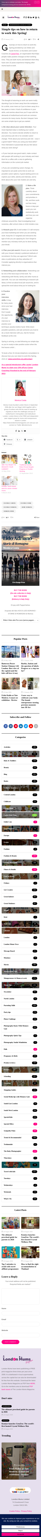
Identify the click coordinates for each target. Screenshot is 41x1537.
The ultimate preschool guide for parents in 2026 (9, 1237)
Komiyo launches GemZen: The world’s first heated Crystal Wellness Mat (18, 1425)
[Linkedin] (19, 431)
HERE (32, 1383)
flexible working (10, 507)
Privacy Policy (26, 1511)
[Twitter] (22, 431)
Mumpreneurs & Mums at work (20, 24)
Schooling (6, 1406)
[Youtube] (25, 431)
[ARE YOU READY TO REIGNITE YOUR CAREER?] (9, 459)
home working (27, 507)
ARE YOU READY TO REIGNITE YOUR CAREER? (9, 467)
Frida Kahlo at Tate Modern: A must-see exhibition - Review (10, 697)
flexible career (9, 503)
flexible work (26, 503)
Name (4, 1308)
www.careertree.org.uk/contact (20, 359)
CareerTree (15, 54)
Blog (4, 24)
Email (4, 1319)
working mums (9, 511)
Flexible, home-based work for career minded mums (9, 488)
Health (5, 1420)
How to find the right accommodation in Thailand (29, 1266)
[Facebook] (16, 431)
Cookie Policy (14, 1511)
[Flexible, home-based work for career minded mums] (9, 480)
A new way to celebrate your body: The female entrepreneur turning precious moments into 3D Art (30, 701)
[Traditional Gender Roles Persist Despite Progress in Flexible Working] (27, 459)
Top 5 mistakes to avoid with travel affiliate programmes (10, 1266)
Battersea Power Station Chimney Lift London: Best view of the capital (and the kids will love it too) (10, 668)
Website (5, 1330)
